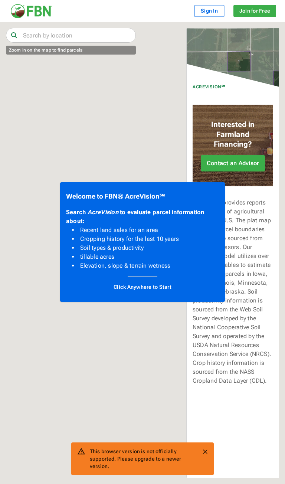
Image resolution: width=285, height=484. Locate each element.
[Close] (205, 451)
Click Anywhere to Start (142, 287)
